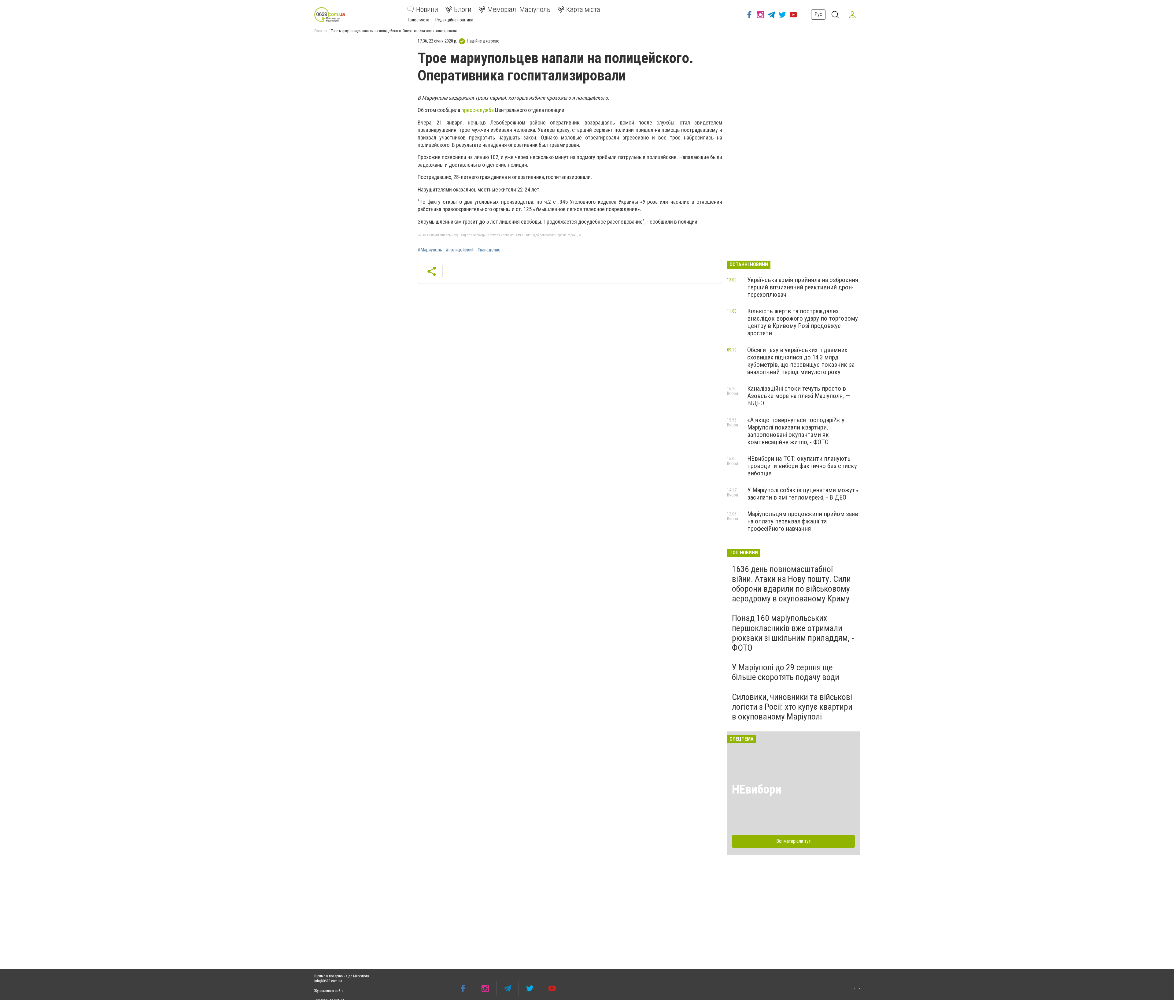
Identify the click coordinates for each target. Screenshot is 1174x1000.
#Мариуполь (430, 250)
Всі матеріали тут (793, 841)
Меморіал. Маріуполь (518, 9)
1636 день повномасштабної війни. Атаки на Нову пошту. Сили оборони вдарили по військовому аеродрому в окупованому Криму (791, 584)
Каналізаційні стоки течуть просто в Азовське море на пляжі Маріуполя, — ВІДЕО (798, 396)
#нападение (488, 250)
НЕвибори (756, 789)
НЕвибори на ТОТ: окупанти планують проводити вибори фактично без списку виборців (802, 466)
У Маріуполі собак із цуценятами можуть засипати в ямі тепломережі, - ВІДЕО (802, 493)
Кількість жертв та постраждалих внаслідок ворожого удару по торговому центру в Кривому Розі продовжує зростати (802, 322)
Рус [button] (818, 14)
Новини (427, 9)
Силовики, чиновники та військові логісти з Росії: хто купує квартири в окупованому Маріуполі (792, 707)
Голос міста (418, 19)
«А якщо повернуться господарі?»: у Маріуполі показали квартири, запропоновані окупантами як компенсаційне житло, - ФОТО (795, 431)
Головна (320, 31)
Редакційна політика (454, 19)
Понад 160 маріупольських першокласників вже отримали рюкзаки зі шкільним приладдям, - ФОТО (793, 633)
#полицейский (460, 250)
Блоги (462, 9)
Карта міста (583, 9)
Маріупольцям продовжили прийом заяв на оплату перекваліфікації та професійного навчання (802, 521)
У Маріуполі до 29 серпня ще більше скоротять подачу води (785, 672)
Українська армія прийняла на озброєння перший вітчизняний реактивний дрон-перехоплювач (802, 287)
